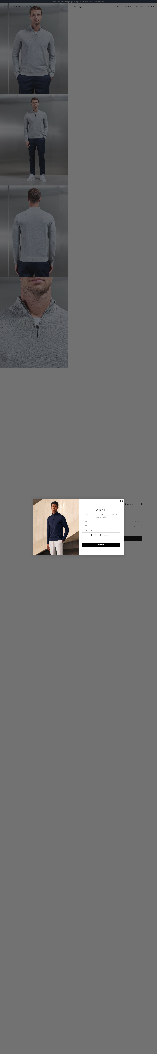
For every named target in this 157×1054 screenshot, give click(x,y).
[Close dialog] (121, 501)
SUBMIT (101, 544)
